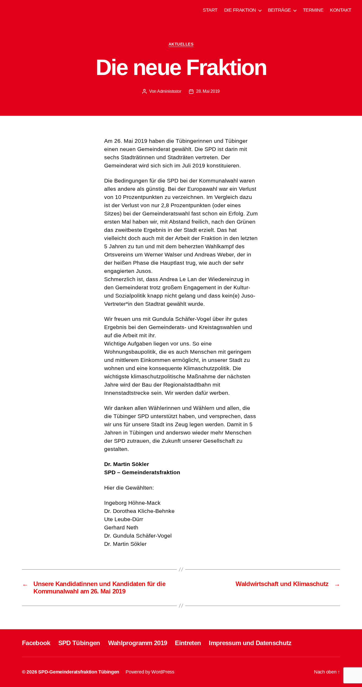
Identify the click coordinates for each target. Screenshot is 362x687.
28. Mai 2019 (208, 91)
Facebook (36, 642)
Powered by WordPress (150, 672)
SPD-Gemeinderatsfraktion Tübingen (78, 672)
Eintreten (188, 642)
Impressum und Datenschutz (250, 642)
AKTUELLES (181, 44)
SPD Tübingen (79, 642)
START (210, 10)
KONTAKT (340, 10)
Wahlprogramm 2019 (137, 642)
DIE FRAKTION (240, 10)
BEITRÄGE (279, 10)
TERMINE (313, 10)
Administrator (169, 91)
